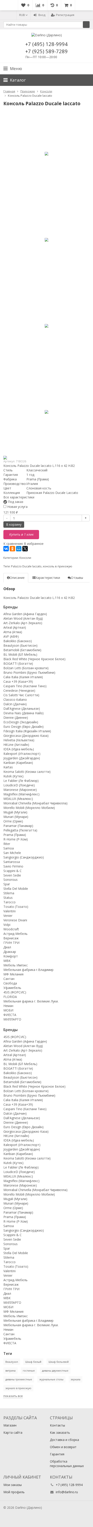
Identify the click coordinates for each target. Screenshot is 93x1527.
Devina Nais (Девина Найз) (23, 713)
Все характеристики (18, 497)
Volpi (6, 924)
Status (8, 897)
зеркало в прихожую (18, 1388)
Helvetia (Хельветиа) (18, 740)
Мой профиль (14, 1492)
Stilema (8, 893)
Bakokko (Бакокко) (17, 641)
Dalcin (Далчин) (15, 704)
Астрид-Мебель (15, 933)
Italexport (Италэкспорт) (21, 753)
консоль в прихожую (57, 566)
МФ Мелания (13, 974)
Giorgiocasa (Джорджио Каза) (26, 735)
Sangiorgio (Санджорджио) (23, 857)
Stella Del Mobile (15, 888)
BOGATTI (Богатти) (18, 663)
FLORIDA (10, 997)
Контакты (57, 1425)
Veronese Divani (15, 920)
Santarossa (11, 862)
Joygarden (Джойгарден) (21, 758)
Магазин (9, 1425)
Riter (6, 844)
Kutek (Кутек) (13, 776)
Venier (7, 915)
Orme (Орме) (13, 821)
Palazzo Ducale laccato (26, 566)
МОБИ (8, 1010)
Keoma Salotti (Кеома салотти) (27, 771)
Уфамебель (12, 988)
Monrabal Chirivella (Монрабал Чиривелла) (35, 803)
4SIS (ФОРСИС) (14, 992)
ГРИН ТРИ (11, 942)
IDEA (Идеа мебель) (18, 749)
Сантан (8, 979)
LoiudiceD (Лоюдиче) (19, 785)
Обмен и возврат (63, 1447)
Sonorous (10, 879)
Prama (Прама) (14, 835)
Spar (6, 884)
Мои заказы (12, 1485)
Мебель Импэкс (15, 965)
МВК (7, 961)
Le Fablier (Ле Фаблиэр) (21, 780)
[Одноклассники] (12, 548)
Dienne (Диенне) (15, 717)
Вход (41, 15)
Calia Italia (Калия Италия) (23, 677)
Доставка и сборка (64, 1440)
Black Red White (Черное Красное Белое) (34, 659)
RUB (22, 15)
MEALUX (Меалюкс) (18, 799)
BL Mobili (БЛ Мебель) (20, 654)
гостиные (29, 1370)
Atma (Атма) (12, 632)
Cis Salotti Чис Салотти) (21, 695)
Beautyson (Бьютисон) (20, 645)
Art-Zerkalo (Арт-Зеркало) (22, 623)
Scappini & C (12, 871)
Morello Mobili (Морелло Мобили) (29, 808)
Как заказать (60, 1432)
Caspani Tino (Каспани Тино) (24, 686)
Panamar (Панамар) (18, 826)
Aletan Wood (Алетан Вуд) (23, 618)
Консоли (25, 558)
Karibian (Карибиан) (18, 762)
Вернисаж (11, 938)
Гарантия (57, 1454)
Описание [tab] (17, 577)
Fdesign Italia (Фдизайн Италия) (27, 731)
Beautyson (11, 1361)
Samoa (8, 848)
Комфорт (10, 956)
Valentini (9, 911)
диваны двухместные (55, 1370)
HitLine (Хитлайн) (16, 744)
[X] (25, 548)
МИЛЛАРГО (12, 1019)
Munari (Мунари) (15, 817)
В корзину (13, 524)
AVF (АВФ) (11, 636)
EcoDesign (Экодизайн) (20, 722)
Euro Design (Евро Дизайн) (23, 726)
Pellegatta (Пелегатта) (20, 830)
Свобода (10, 983)
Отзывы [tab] (77, 577)
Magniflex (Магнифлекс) (21, 794)
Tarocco (9, 902)
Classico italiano (15, 699)
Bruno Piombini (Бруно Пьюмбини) (29, 672)
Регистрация (65, 15)
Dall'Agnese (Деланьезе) (21, 708)
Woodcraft (11, 929)
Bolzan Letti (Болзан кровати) (26, 668)
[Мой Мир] (18, 548)
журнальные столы (51, 1379)
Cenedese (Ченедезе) (19, 690)
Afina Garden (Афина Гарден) (25, 614)
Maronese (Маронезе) (20, 789)
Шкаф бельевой (59, 1361)
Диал (7, 947)
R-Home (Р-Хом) (15, 839)
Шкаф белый (33, 1361)
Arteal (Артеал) (14, 627)
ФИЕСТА (9, 1015)
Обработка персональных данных (67, 1463)
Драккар (9, 952)
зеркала (75, 1379)
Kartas (8, 767)
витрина (10, 1370)
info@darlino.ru (67, 1492)
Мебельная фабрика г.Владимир (28, 970)
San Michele (12, 853)
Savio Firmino (13, 866)
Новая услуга (17, 506)
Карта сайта (12, 1432)
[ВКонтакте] (6, 548)
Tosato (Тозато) (15, 906)
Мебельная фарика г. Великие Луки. (30, 1001)
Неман (8, 1006)
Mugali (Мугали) (15, 812)
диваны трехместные (18, 1379)
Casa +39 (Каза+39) (18, 681)
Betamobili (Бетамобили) (22, 650)
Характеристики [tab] (47, 577)
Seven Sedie (12, 875)
